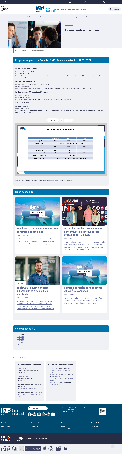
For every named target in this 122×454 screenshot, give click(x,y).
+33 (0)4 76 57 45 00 (39, 408)
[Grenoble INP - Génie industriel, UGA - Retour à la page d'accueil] (45, 9)
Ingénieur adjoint (55, 370)
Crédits (63, 426)
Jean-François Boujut (56, 382)
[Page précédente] (61, 120)
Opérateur (57, 376)
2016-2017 (20, 341)
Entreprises (24, 50)
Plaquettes (34, 426)
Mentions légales (66, 429)
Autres (19, 345)
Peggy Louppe (22, 368)
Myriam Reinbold (23, 376)
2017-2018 (20, 339)
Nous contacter (6, 426)
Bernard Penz (54, 368)
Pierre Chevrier (54, 378)
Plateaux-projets (55, 384)
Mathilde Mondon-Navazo (57, 374)
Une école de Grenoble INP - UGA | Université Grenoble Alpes (19, 2)
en (118, 2)
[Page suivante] (71, 120)
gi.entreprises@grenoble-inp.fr (27, 388)
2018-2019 (20, 337)
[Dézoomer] (49, 120)
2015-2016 (20, 343)
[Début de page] (113, 446)
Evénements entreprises (37, 50)
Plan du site (94, 426)
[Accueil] (16, 50)
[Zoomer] (57, 120)
